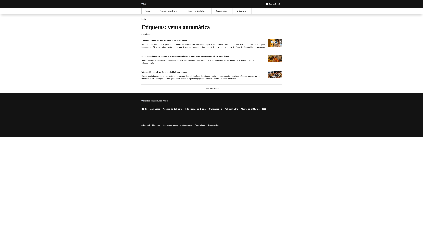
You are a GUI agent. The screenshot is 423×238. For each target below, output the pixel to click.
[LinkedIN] (171, 117)
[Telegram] (197, 117)
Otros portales (213, 125)
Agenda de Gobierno (172, 109)
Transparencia (215, 109)
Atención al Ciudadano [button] (197, 11)
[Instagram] (151, 117)
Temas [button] (147, 11)
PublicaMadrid (231, 109)
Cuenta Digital (274, 4)
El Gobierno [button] (241, 11)
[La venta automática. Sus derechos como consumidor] (211, 45)
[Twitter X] (158, 117)
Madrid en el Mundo (250, 109)
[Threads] (204, 117)
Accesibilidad (200, 125)
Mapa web (156, 125)
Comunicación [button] (221, 11)
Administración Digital (195, 109)
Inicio (143, 19)
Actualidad (155, 109)
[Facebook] (144, 117)
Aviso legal (145, 125)
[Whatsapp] (177, 117)
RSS (264, 109)
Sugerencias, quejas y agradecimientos (177, 125)
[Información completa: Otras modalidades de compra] (211, 77)
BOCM (144, 109)
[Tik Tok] (184, 117)
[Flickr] (191, 117)
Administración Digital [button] (168, 11)
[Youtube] (164, 117)
